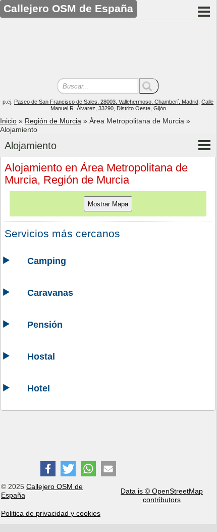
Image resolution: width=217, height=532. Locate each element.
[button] (48, 468)
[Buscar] (148, 86)
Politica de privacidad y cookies (50, 513)
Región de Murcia (53, 121)
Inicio (8, 121)
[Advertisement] (108, 50)
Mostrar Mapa (108, 204)
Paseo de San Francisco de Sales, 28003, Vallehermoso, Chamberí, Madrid (106, 102)
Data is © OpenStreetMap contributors (162, 495)
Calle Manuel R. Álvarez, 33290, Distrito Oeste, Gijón (132, 105)
